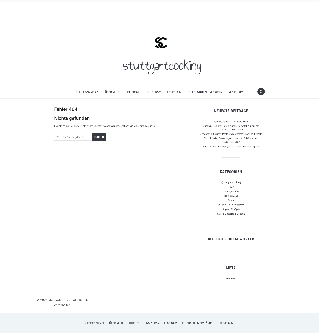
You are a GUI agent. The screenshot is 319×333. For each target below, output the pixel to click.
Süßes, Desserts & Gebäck (231, 213)
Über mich (112, 92)
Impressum (235, 92)
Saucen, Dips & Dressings (231, 204)
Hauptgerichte (231, 191)
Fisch (231, 187)
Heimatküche (231, 195)
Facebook (174, 92)
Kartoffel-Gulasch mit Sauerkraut (231, 121)
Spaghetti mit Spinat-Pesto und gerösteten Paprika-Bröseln (231, 133)
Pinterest (133, 92)
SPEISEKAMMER (86, 92)
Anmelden (231, 278)
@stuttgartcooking (231, 182)
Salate (231, 200)
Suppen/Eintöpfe (231, 209)
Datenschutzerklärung (204, 92)
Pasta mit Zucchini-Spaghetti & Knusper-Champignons (231, 146)
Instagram (153, 92)
